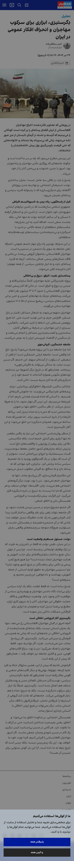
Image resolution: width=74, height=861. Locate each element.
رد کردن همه (37, 852)
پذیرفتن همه (37, 842)
